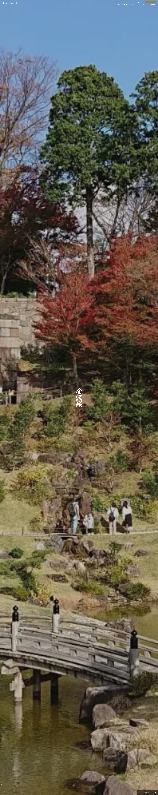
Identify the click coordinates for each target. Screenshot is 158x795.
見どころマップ (135, 4)
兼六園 (146, 2)
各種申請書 (153, 4)
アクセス (147, 4)
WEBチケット (153, 2)
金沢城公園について (126, 4)
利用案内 (118, 4)
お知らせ (113, 4)
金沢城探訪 (142, 4)
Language (139, 2)
